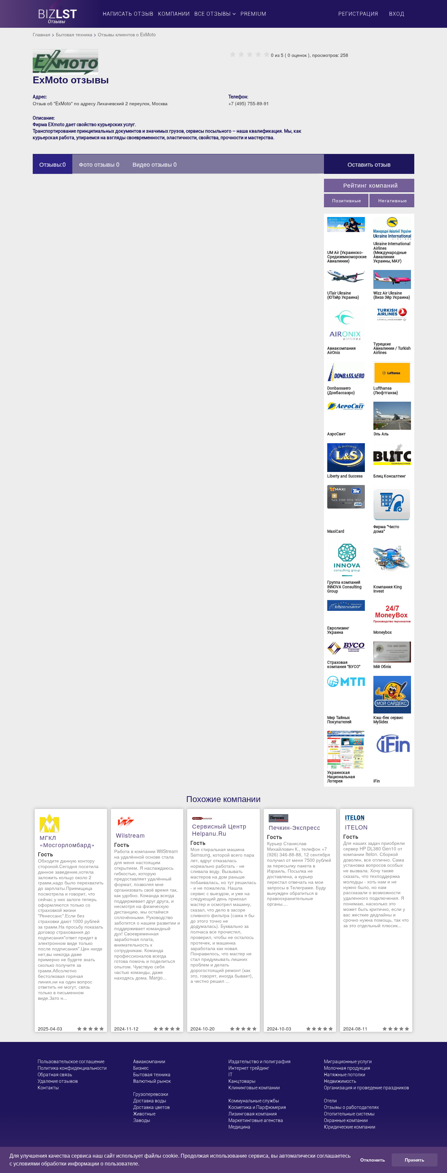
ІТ (230, 1074)
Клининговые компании (254, 1087)
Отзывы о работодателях (351, 1107)
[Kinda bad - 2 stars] (241, 54)
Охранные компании (346, 1120)
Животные (144, 1113)
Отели (330, 1100)
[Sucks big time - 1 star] (232, 54)
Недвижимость (340, 1081)
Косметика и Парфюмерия (257, 1107)
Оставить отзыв (369, 164)
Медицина (239, 1127)
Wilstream (130, 835)
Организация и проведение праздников (366, 1087)
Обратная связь (55, 1074)
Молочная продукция (347, 1068)
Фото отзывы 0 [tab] (99, 164)
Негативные (392, 200)
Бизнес (141, 1068)
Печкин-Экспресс (294, 827)
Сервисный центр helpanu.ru (219, 829)
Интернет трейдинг (248, 1068)
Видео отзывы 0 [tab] (155, 164)
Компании (174, 14)
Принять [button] (414, 1160)
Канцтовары (242, 1081)
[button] (142, 1164)
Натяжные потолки (344, 1074)
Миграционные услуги (348, 1061)
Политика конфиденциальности (72, 1068)
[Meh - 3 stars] (249, 54)
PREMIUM (253, 14)
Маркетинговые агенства (255, 1120)
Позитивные (346, 200)
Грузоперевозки (150, 1094)
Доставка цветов (151, 1107)
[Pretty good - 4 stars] (258, 54)
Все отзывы (213, 14)
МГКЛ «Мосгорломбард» (67, 841)
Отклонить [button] (372, 1160)
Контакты (48, 1087)
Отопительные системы (349, 1113)
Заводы (141, 1120)
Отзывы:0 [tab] (52, 164)
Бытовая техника (74, 34)
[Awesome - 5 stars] (266, 54)
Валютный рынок (152, 1081)
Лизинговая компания (252, 1113)
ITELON (356, 827)
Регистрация (358, 14)
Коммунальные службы (253, 1100)
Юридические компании (349, 1127)
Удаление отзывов (58, 1081)
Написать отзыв (128, 14)
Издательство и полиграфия (259, 1061)
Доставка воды (149, 1100)
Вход (396, 14)
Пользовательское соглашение (71, 1061)
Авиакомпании (149, 1061)
